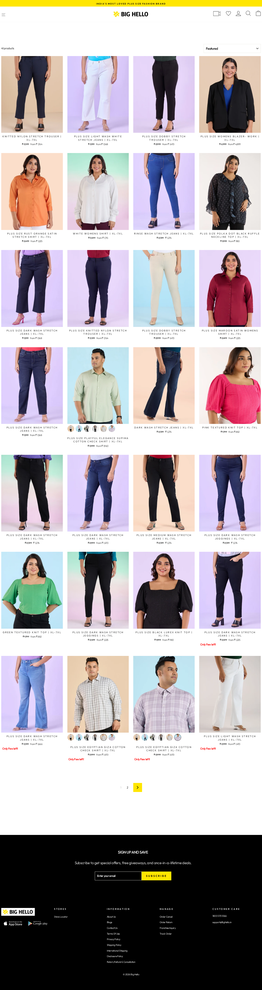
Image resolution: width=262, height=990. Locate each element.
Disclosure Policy (115, 956)
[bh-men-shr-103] (79, 428)
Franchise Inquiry (168, 927)
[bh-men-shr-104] (70, 428)
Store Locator (61, 916)
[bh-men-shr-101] (95, 428)
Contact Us (112, 927)
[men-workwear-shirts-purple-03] (111, 428)
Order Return (166, 922)
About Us (111, 916)
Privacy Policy (113, 939)
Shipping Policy (114, 944)
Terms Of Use (113, 933)
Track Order (166, 933)
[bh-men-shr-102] (87, 428)
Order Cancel (166, 916)
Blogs (109, 922)
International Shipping (117, 950)
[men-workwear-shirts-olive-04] (103, 428)
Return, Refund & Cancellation (121, 961)
